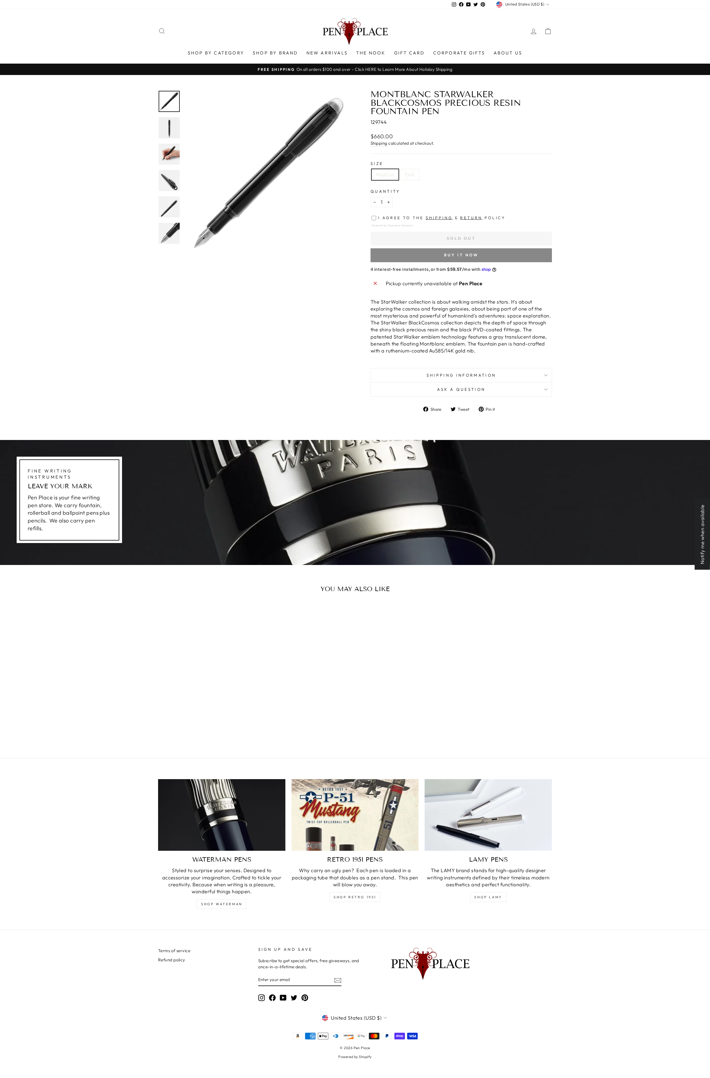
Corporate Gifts (459, 53)
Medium (385, 174)
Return (471, 217)
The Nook (371, 53)
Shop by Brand (275, 53)
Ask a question (461, 389)
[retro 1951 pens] (355, 815)
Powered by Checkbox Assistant (392, 225)
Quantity (385, 191)
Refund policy (171, 959)
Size (377, 163)
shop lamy (488, 897)
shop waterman (221, 904)
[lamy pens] (488, 815)
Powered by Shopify (354, 1056)
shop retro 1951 (355, 897)
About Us (508, 53)
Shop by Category (216, 53)
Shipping (379, 143)
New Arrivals (327, 53)
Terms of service (174, 950)
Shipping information (461, 375)
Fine (410, 174)
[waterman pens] (221, 815)
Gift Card (409, 53)
